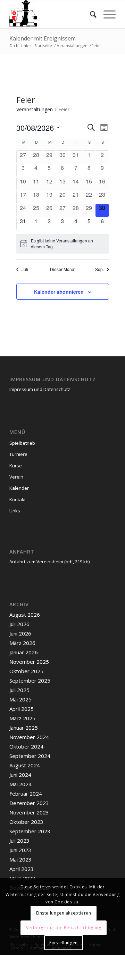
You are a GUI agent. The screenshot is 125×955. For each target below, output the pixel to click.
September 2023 (29, 831)
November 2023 (29, 812)
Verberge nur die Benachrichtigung (63, 928)
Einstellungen (63, 943)
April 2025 (21, 708)
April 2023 (21, 868)
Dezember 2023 (29, 802)
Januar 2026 (23, 652)
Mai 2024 (20, 784)
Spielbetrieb (22, 443)
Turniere (18, 454)
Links (14, 510)
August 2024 (24, 765)
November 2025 (29, 661)
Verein (16, 477)
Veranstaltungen (34, 109)
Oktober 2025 (26, 671)
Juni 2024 (20, 774)
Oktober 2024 (26, 746)
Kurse (15, 466)
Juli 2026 (19, 624)
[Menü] (106, 14)
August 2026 (24, 614)
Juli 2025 (19, 689)
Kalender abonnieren (59, 291)
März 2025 (22, 718)
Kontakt (17, 499)
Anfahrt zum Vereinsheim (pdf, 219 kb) (49, 561)
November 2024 (29, 737)
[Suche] (90, 14)
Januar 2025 (23, 727)
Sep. (99, 269)
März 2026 (22, 642)
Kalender (19, 488)
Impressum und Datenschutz (39, 389)
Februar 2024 (25, 793)
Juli (25, 269)
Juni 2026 (20, 633)
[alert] (62, 244)
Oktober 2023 (26, 821)
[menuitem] (90, 14)
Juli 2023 (19, 840)
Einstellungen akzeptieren (63, 913)
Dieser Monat (62, 269)
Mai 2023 (20, 859)
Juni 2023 (20, 850)
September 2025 (29, 680)
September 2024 (29, 755)
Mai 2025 (20, 699)
